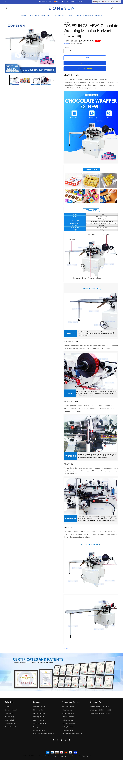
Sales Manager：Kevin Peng (99, 706)
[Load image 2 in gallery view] (25, 80)
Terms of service (72, 756)
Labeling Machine (39, 716)
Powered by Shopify (40, 756)
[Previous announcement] (5, 2)
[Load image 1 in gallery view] (14, 80)
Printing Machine (39, 730)
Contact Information (11, 710)
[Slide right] (54, 80)
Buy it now (85, 63)
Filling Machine (38, 710)
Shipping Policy (10, 720)
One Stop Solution (39, 706)
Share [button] (67, 648)
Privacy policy (62, 756)
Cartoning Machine (39, 723)
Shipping (66, 43)
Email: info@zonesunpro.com (100, 713)
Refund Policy (9, 716)
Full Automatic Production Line (43, 733)
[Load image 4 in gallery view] (46, 80)
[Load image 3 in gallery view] (35, 80)
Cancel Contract (10, 727)
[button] (7, 8)
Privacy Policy (9, 713)
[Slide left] (7, 80)
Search (7, 706)
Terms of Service (10, 723)
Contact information (95, 756)
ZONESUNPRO (30, 756)
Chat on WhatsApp (85, 69)
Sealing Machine (38, 720)
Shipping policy (83, 756)
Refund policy (52, 756)
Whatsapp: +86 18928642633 (100, 710)
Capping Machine (39, 713)
